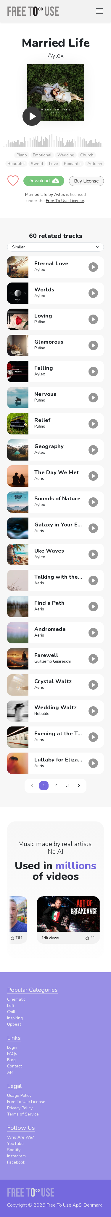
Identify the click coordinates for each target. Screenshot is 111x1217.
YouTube (15, 1143)
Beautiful (16, 163)
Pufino (39, 322)
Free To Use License (65, 201)
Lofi (10, 1005)
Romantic (72, 163)
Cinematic (16, 999)
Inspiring (15, 1018)
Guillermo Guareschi (52, 661)
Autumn (94, 163)
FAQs (12, 1053)
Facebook (16, 1162)
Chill (11, 1012)
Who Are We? (20, 1137)
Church (87, 155)
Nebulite (41, 713)
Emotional (42, 155)
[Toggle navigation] (99, 11)
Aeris (39, 478)
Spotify (13, 1150)
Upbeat (14, 1024)
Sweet (37, 163)
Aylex (56, 55)
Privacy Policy (20, 1108)
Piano (22, 155)
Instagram (16, 1156)
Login (12, 1047)
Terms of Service (23, 1114)
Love (53, 163)
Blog (11, 1060)
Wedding (65, 155)
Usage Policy (19, 1095)
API (10, 1072)
